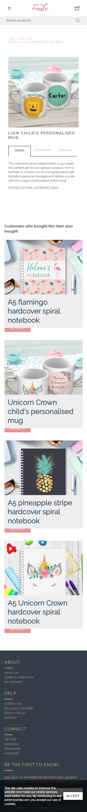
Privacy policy (15, 713)
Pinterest (11, 753)
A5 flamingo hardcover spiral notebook (34, 311)
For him (25, 39)
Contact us (12, 703)
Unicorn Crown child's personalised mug (40, 411)
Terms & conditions (19, 677)
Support (10, 717)
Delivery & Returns (19, 708)
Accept (73, 796)
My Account (13, 682)
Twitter (10, 739)
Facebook (11, 744)
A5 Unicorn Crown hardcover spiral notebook (38, 612)
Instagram (12, 748)
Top (11, 39)
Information (42, 150)
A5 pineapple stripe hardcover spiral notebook (40, 512)
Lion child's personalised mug (35, 42)
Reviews (65, 150)
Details (19, 150)
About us (11, 672)
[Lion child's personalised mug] (43, 92)
